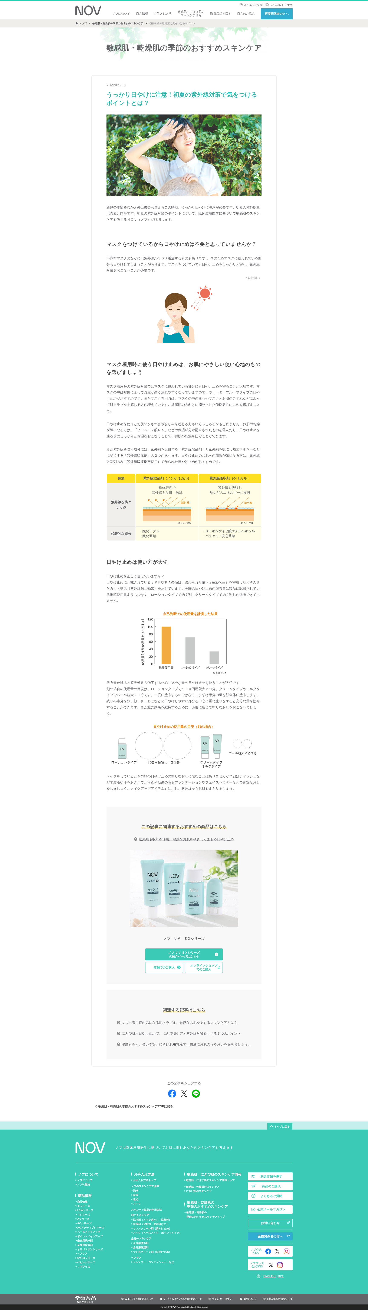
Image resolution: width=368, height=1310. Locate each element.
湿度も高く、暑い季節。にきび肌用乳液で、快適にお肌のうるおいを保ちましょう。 (186, 1044)
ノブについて (121, 13)
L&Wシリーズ (85, 1210)
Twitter (277, 1251)
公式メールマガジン (271, 1209)
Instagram (286, 1251)
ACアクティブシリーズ (90, 1227)
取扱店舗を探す (220, 13)
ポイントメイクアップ (90, 1236)
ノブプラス (83, 1266)
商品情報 (142, 13)
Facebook (268, 1251)
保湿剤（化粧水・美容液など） (151, 1224)
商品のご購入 (246, 13)
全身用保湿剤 (85, 1245)
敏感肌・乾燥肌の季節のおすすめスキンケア (118, 23)
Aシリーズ (83, 1218)
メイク (137, 1203)
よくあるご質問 (253, 4)
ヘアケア (82, 1253)
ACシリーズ (84, 1223)
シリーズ (83, 1205)
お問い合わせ (270, 1223)
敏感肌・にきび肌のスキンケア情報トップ (210, 1180)
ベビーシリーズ (86, 1262)
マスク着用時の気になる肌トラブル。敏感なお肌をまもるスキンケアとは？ (179, 1022)
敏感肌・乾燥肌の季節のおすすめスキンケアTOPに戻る (135, 1106)
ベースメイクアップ (88, 1231)
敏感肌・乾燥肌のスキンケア (202, 1186)
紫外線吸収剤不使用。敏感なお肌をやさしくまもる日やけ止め (186, 839)
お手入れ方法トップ (144, 1180)
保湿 (135, 1195)
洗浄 (135, 1190)
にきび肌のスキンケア (199, 1191)
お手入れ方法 (163, 13)
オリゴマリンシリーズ (90, 1249)
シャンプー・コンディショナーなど (153, 1262)
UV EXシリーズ (86, 1258)
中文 (290, 4)
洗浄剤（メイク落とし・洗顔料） (152, 1219)
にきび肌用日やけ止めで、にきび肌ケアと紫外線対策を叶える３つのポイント (181, 1033)
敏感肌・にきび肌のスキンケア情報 (191, 13)
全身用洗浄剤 (85, 1240)
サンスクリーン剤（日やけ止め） (152, 1228)
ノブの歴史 (83, 1184)
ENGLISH (277, 4)
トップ (83, 23)
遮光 (135, 1199)
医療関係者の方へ (277, 13)
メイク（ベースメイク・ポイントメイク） (157, 1232)
